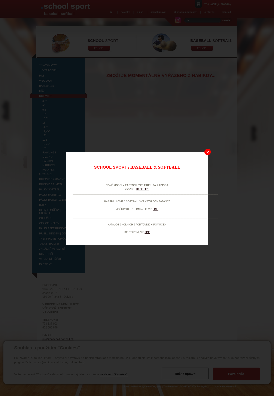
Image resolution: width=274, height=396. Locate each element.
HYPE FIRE (142, 189)
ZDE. (155, 209)
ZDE (147, 232)
